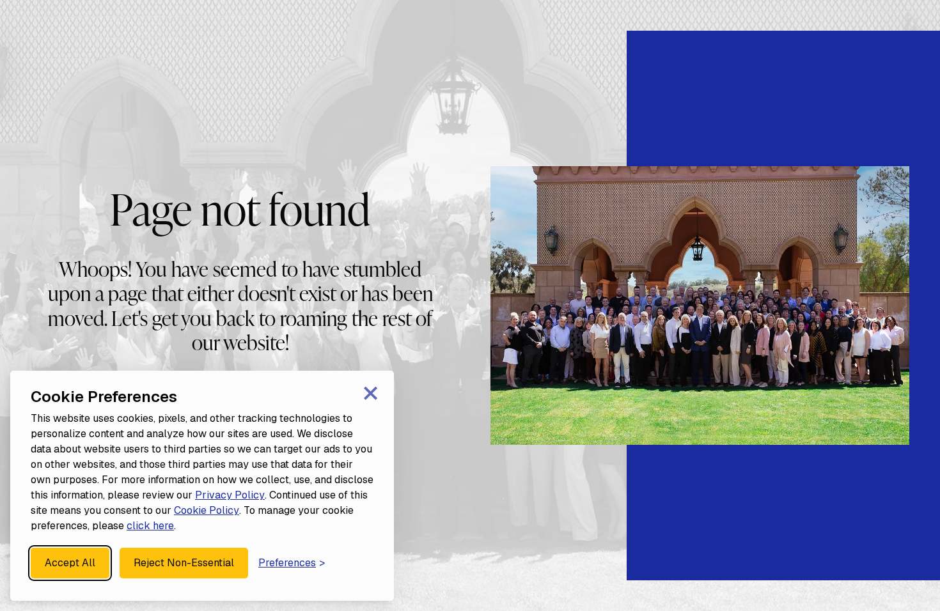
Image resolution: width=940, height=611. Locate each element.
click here (150, 525)
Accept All (70, 562)
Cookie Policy (206, 510)
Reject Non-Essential (184, 562)
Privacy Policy (230, 495)
